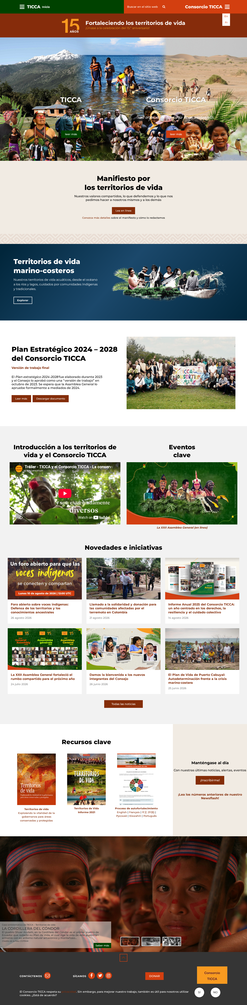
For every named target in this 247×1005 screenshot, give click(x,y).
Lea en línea (123, 210)
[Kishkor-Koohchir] (171, 941)
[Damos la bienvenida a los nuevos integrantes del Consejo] (123, 649)
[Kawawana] (150, 941)
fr (226, 22)
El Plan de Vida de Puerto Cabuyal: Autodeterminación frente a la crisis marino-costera (197, 679)
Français (134, 812)
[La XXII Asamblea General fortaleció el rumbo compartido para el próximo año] (45, 649)
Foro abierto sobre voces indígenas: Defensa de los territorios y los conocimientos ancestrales (40, 608)
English (122, 812)
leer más (71, 134)
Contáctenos (31, 976)
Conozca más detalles (96, 217)
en (226, 16)
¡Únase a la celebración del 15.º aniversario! (117, 28)
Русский (121, 815)
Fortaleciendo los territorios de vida (135, 23)
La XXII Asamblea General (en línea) (182, 527)
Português (150, 815)
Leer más (21, 398)
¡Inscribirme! (210, 780)
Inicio (46, 7)
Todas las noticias (123, 704)
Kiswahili (135, 815)
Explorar (22, 300)
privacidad (69, 991)
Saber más (102, 945)
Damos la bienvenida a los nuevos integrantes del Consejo (117, 677)
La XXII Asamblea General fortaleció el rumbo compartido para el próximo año (43, 677)
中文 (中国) (148, 812)
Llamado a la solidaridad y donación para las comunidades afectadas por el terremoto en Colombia (123, 608)
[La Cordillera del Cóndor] (129, 941)
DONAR (154, 976)
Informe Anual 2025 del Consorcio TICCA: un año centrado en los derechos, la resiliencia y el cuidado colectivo (201, 608)
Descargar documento (50, 398)
